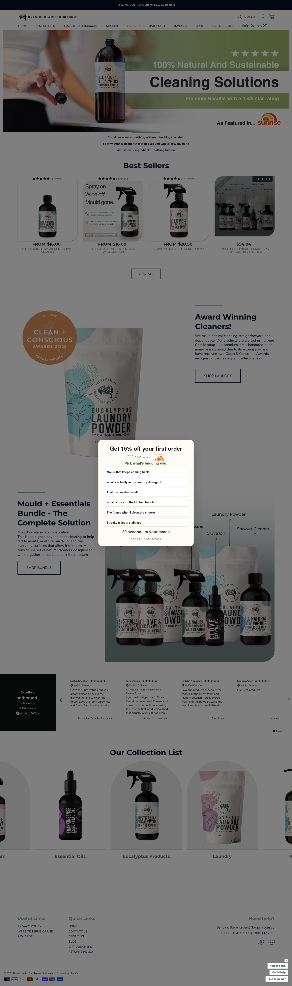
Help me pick (278, 965)
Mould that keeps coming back (128, 472)
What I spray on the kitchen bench (130, 502)
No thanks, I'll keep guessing (146, 538)
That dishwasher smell (122, 492)
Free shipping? (277, 979)
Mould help (279, 972)
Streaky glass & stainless (124, 522)
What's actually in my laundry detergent (134, 482)
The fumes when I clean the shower (131, 512)
